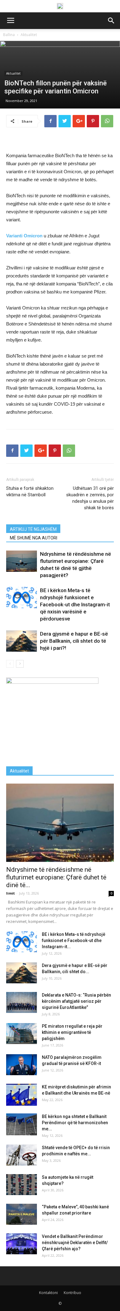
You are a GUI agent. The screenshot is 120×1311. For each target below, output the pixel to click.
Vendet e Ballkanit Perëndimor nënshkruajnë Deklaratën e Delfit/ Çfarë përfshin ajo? (75, 1242)
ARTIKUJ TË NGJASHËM (33, 529)
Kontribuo (72, 1292)
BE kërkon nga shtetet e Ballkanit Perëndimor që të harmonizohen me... (75, 1122)
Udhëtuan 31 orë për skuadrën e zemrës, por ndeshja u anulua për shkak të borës (90, 497)
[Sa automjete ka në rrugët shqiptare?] (21, 1184)
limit (10, 893)
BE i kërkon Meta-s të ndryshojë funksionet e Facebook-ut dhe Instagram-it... (73, 940)
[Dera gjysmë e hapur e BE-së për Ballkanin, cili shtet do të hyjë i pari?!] (21, 641)
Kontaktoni (48, 1292)
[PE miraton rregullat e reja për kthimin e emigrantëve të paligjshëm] (21, 1033)
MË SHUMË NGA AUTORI (33, 537)
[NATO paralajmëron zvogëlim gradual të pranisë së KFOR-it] (21, 1064)
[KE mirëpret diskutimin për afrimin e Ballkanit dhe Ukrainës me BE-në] (21, 1095)
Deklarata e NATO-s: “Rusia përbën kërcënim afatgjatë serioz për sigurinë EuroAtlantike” (76, 1001)
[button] (111, 20)
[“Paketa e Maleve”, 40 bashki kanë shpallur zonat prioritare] (21, 1214)
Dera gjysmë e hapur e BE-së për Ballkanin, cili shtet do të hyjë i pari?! (74, 641)
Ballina (9, 34)
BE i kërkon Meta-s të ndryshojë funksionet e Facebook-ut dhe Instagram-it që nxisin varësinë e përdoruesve (75, 604)
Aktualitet (29, 34)
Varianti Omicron (24, 235)
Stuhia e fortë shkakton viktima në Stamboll (30, 491)
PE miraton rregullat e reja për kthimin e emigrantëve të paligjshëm (72, 1032)
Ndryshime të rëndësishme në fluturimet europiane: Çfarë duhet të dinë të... (56, 877)
